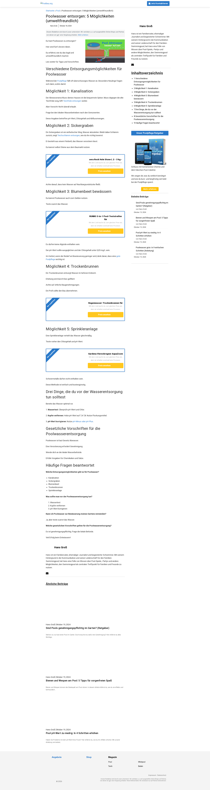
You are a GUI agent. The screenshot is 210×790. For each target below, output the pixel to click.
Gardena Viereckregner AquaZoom (105, 354)
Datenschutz (161, 775)
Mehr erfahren (83, 35)
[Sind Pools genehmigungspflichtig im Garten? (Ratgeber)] (73, 621)
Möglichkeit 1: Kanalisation (146, 88)
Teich (110, 766)
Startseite (50, 11)
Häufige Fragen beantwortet (147, 123)
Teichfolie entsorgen (72, 101)
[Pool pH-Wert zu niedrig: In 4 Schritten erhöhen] (73, 726)
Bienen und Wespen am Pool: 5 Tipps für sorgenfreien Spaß (79, 680)
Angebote (56, 757)
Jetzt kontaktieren (159, 3)
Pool (58, 11)
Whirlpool (141, 762)
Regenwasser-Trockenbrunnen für (105, 303)
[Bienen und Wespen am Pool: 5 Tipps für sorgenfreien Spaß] (73, 673)
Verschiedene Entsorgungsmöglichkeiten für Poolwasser (147, 81)
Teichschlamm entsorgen (68, 135)
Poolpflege (62, 81)
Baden (140, 766)
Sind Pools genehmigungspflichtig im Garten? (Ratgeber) (77, 628)
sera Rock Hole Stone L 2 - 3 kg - (105, 159)
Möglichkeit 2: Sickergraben (146, 92)
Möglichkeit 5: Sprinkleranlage (147, 106)
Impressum (152, 775)
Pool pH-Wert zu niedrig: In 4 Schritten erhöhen (72, 733)
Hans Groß (60, 547)
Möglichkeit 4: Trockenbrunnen (148, 102)
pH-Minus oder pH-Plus (83, 421)
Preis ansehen (104, 171)
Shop (88, 757)
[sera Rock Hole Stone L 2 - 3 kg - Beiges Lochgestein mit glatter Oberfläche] (65, 174)
